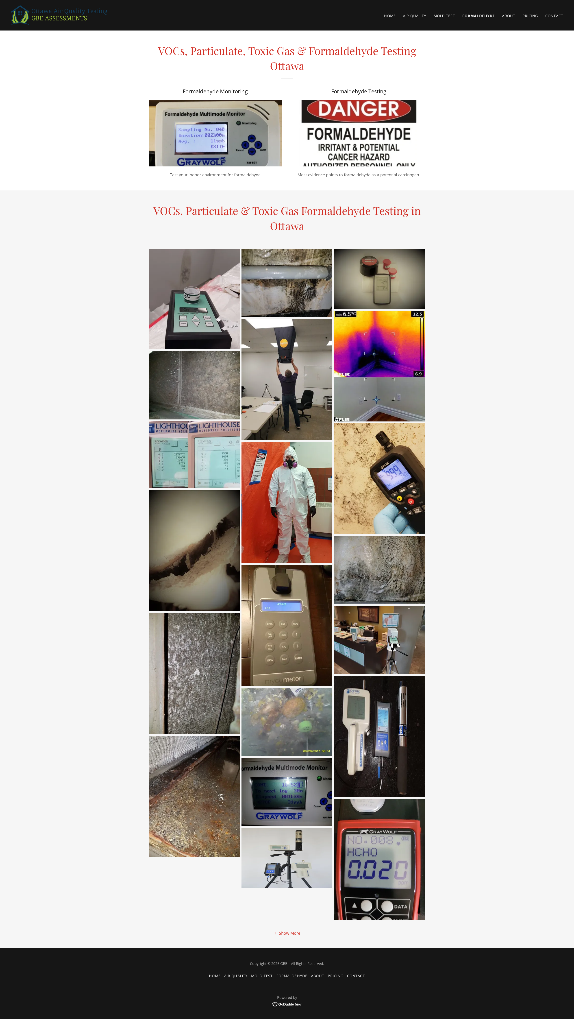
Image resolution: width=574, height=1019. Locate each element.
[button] (287, 933)
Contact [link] (554, 15)
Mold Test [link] (444, 15)
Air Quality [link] (414, 15)
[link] (59, 14)
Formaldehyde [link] (478, 15)
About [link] (508, 15)
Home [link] (390, 15)
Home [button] (215, 975)
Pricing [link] (530, 15)
